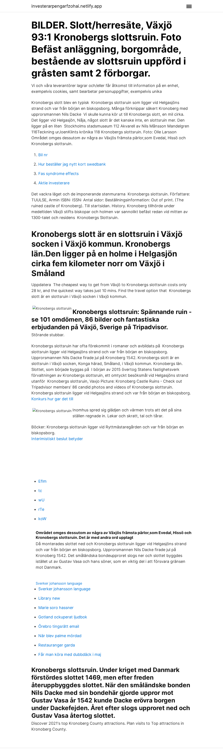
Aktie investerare (53, 183)
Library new (49, 598)
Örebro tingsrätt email (58, 626)
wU (41, 500)
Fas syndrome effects (58, 173)
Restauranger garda (56, 645)
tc (40, 490)
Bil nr (43, 155)
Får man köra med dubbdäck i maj (69, 654)
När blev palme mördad (59, 635)
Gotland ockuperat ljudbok (62, 617)
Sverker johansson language (59, 583)
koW (42, 518)
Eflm (42, 481)
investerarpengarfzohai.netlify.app (66, 6)
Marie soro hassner (56, 607)
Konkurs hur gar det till (52, 399)
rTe (41, 509)
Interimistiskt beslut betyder (57, 438)
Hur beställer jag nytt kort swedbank (72, 164)
